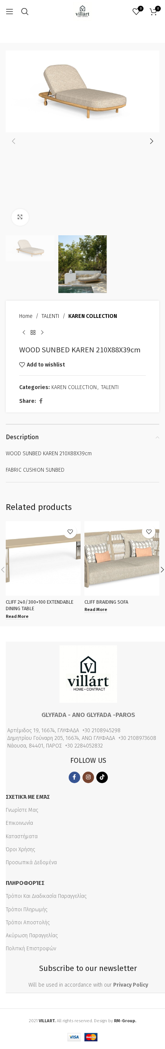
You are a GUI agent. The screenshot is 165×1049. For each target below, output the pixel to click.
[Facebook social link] (40, 401)
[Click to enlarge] (20, 217)
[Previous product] (23, 332)
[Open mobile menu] (9, 11)
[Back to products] (33, 332)
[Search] (25, 11)
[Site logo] (82, 11)
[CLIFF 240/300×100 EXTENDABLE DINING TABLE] (43, 558)
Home (26, 316)
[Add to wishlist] (70, 531)
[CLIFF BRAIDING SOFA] (121, 558)
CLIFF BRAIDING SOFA (106, 602)
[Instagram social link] (88, 777)
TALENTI (50, 316)
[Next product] (42, 332)
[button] (13, 141)
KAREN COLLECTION (92, 316)
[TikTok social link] (102, 777)
